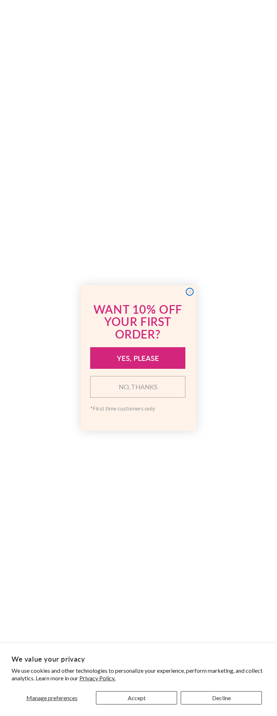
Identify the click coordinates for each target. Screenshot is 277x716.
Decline (221, 697)
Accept (137, 697)
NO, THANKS (138, 387)
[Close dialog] (189, 291)
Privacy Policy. (97, 678)
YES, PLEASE (138, 358)
